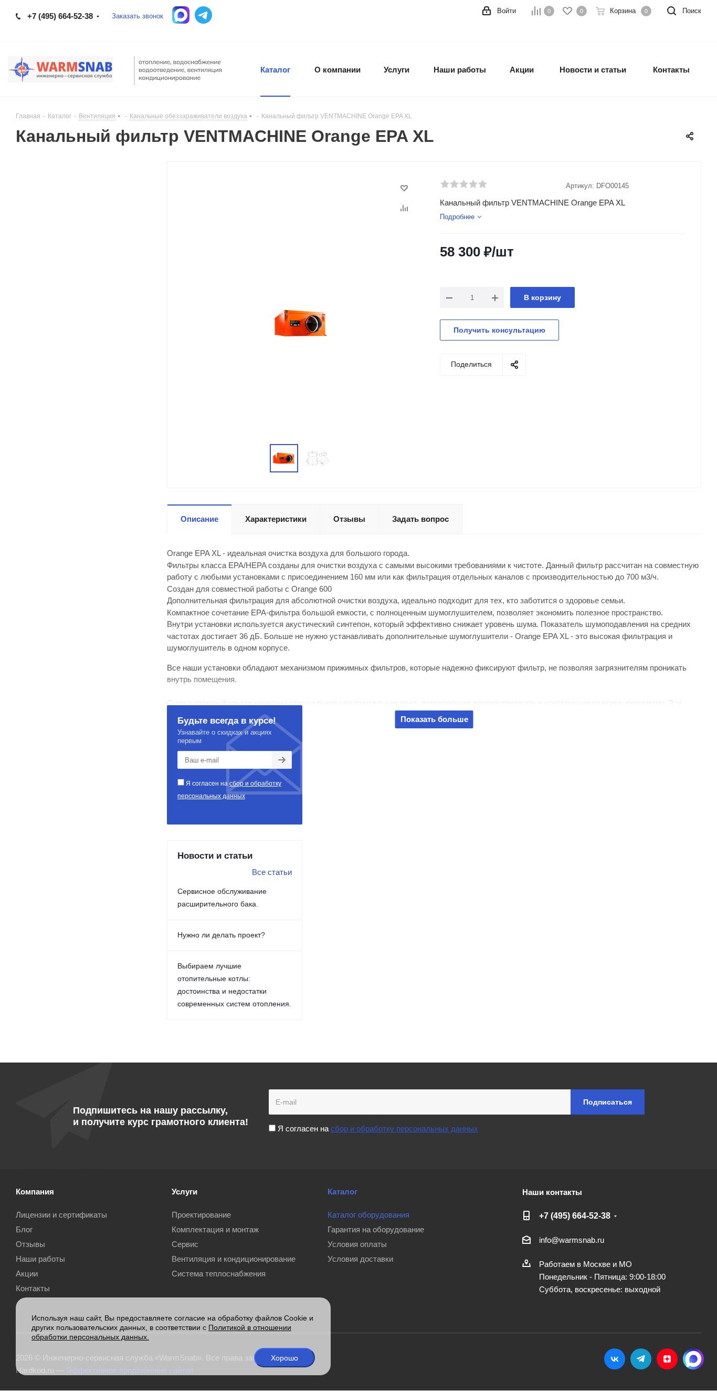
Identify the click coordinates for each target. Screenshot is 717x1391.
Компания (35, 1191)
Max (693, 1358)
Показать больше (434, 719)
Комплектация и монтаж (215, 1229)
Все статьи (272, 872)
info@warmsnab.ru (571, 1239)
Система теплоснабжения (219, 1273)
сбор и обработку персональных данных (404, 1128)
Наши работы (40, 1258)
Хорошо (284, 1358)
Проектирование (201, 1214)
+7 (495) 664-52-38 (60, 16)
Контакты (33, 1288)
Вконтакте (614, 1358)
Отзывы (30, 1244)
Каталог (342, 1191)
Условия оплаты (357, 1244)
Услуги (184, 1191)
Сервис (185, 1244)
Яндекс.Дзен (667, 1358)
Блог (24, 1229)
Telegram (640, 1358)
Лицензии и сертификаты (61, 1214)
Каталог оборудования (368, 1214)
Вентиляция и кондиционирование (234, 1258)
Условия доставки (360, 1258)
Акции (27, 1273)
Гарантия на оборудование (376, 1229)
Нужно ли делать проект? (221, 935)
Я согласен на (229, 790)
